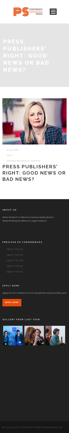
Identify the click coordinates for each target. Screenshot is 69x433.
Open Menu (53, 12)
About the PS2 (14, 266)
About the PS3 (14, 260)
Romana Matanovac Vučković (24, 161)
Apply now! (12, 302)
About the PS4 (14, 255)
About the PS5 (14, 249)
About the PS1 (14, 272)
